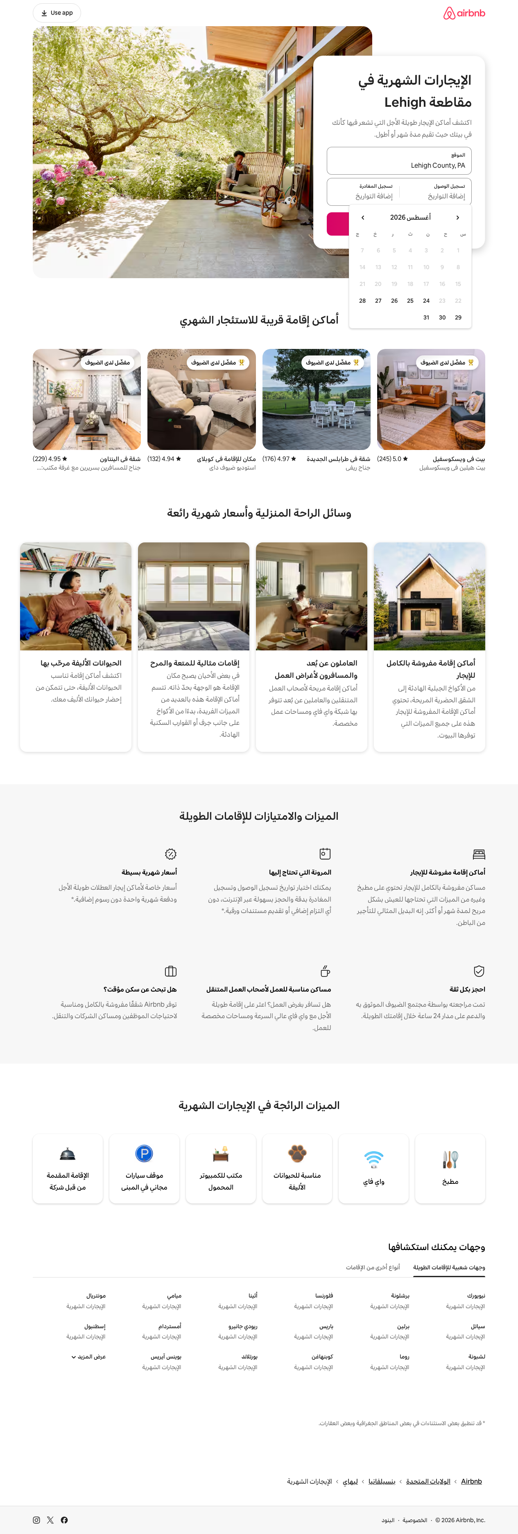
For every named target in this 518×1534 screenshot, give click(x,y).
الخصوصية (415, 1520)
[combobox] (399, 166)
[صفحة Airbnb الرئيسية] (464, 13)
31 (426, 317)
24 (426, 300)
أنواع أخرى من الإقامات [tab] (373, 1267)
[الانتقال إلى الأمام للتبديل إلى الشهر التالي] (363, 217)
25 (410, 300)
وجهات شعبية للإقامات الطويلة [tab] (449, 1267)
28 (362, 300)
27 (378, 300)
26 (394, 300)
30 (442, 317)
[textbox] (436, 197)
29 (458, 317)
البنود (388, 1520)
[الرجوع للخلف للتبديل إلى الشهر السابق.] (457, 217)
